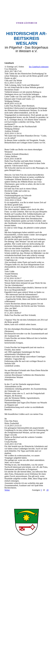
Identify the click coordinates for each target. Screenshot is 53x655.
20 (47, 490)
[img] (26, 13)
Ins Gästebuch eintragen (38, 67)
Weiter (7, 490)
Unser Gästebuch (26, 23)
